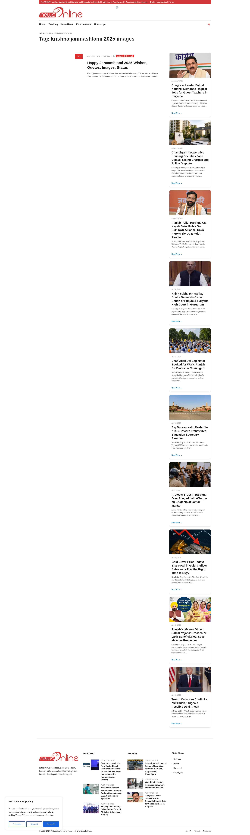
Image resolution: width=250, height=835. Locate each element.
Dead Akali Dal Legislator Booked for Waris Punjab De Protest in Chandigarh (188, 364)
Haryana (177, 759)
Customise (17, 824)
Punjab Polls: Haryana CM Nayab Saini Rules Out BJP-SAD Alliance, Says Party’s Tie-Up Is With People (189, 230)
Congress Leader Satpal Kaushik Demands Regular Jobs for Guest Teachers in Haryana (155, 801)
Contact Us (207, 831)
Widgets (198, 831)
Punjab (176, 764)
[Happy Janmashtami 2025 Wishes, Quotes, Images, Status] (62, 72)
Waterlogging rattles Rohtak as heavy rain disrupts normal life (154, 785)
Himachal (177, 768)
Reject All (34, 824)
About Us (189, 831)
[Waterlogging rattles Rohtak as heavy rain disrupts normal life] (135, 783)
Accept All (51, 824)
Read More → (176, 113)
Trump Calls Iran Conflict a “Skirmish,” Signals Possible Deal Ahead (189, 703)
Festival (129, 56)
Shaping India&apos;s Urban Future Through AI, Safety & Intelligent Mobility (111, 810)
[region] (34, 813)
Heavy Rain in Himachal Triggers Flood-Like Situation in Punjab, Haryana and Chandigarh (156, 768)
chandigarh (178, 772)
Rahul (107, 56)
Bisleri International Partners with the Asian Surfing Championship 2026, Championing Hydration (111, 793)
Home (41, 33)
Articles (120, 56)
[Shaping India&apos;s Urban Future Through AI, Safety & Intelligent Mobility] (91, 808)
